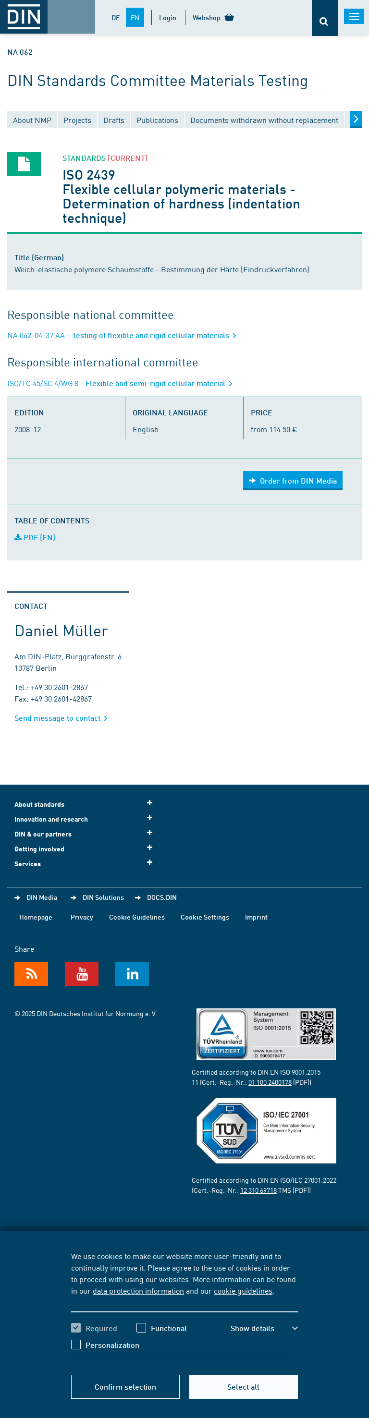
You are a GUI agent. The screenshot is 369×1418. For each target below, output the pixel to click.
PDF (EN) (38, 537)
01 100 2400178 (270, 1082)
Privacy (82, 916)
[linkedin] (132, 974)
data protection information (138, 1290)
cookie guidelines (243, 1290)
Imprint (256, 916)
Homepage (35, 916)
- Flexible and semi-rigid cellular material (117, 383)
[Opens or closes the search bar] (325, 18)
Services (27, 864)
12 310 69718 (258, 1190)
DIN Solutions (103, 897)
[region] (184, 1307)
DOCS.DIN (162, 897)
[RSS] (31, 974)
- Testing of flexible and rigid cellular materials (119, 334)
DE (115, 17)
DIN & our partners (43, 834)
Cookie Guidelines (137, 916)
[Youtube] (81, 974)
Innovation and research (51, 819)
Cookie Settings (205, 916)
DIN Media (41, 897)
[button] (264, 1328)
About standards (39, 804)
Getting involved (39, 849)
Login (167, 17)
